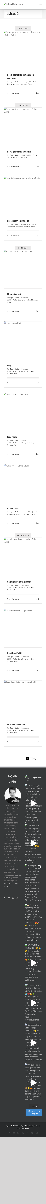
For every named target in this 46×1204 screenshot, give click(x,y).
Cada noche (12, 436)
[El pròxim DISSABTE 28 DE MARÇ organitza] (33, 923)
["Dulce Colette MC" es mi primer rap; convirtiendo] (33, 843)
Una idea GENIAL (14, 653)
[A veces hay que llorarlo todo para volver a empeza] (33, 1003)
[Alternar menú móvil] (40, 4)
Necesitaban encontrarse (18, 220)
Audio (35, 82)
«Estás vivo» (13, 508)
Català (9, 84)
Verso (16, 445)
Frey (9, 365)
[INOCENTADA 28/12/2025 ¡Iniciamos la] (33, 963)
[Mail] (17, 898)
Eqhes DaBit (14, 82)
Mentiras (24, 84)
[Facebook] (5, 898)
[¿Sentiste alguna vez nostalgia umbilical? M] (33, 1042)
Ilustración (16, 84)
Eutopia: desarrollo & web (28, 1127)
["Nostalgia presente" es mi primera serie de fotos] (33, 883)
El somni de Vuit (14, 294)
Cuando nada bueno (16, 724)
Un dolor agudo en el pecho (19, 581)
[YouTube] (9, 898)
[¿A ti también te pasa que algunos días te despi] (33, 1082)
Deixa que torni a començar (19, 151)
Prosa (30, 84)
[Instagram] (13, 898)
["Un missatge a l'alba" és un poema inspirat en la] (33, 803)
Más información (13, 93)
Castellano (11, 226)
